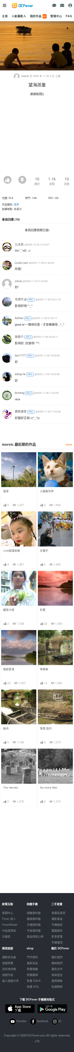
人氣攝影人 (19, 16)
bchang (19, 392)
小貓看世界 (47, 491)
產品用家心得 (35, 936)
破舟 (6, 728)
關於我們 (57, 957)
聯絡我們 (57, 963)
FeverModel (9, 924)
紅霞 (42, 610)
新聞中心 (7, 913)
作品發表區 (9, 930)
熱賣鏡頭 (32, 975)
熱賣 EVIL (33, 986)
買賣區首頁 (58, 913)
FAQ (69, 16)
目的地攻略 (9, 969)
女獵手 (44, 550)
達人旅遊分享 (10, 981)
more (69, 444)
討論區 (6, 936)
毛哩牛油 (21, 299)
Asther (19, 318)
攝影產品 (57, 919)
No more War (48, 787)
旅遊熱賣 (7, 963)
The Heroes (10, 787)
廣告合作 (57, 969)
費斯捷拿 (21, 411)
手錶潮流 (57, 942)
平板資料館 (34, 930)
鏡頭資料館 (34, 919)
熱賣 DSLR (33, 981)
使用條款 (57, 981)
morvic (25, 76)
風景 (16, 204)
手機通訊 (57, 924)
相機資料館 (34, 913)
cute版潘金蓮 (11, 550)
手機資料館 (34, 924)
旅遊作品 (7, 975)
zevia (18, 281)
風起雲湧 (8, 669)
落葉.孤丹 (46, 728)
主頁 (5, 16)
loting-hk (20, 374)
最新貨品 (32, 963)
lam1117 (20, 355)
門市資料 (32, 957)
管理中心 (56, 16)
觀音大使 (8, 610)
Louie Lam (21, 262)
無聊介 (19, 336)
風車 (6, 491)
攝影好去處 (9, 957)
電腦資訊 (57, 930)
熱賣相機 (32, 969)
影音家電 (57, 936)
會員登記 (57, 975)
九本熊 (19, 244)
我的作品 (38, 16)
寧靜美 (44, 669)
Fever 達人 (9, 919)
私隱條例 (57, 986)
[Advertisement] (37, 137)
